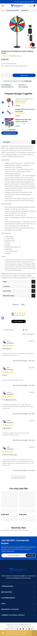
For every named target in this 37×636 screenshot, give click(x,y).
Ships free (28, 81)
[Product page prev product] (29, 10)
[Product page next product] (34, 10)
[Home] (2, 10)
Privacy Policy (26, 627)
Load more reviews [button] (18, 477)
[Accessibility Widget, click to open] (2, 318)
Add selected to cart (10, 133)
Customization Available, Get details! (19, 1)
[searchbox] (11, 329)
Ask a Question (23, 87)
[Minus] (3, 75)
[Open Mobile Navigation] (3, 6)
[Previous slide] (3, 33)
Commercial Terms (14, 627)
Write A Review (18, 321)
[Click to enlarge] (33, 44)
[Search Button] (30, 6)
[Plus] (10, 75)
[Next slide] (33, 33)
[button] (29, 361)
